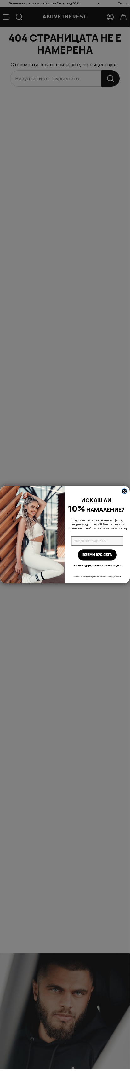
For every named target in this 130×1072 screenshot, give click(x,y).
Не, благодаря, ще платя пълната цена (97, 565)
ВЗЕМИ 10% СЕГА (97, 555)
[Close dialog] (124, 491)
